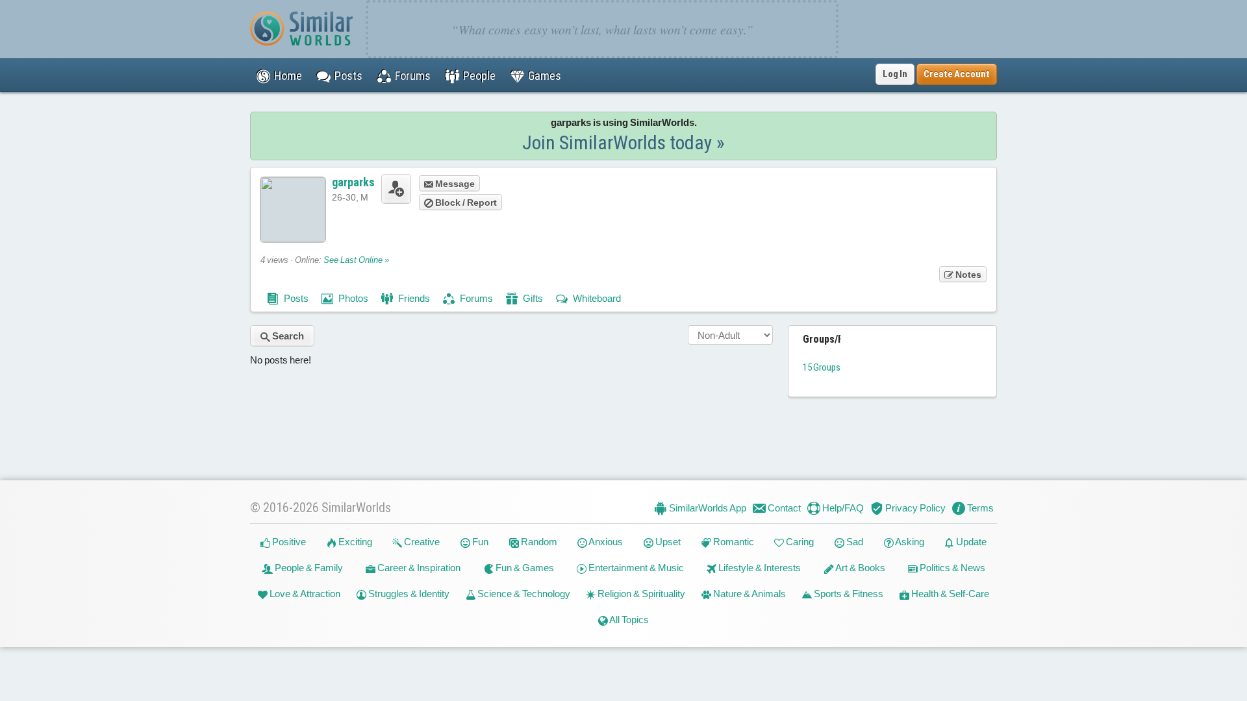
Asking (909, 541)
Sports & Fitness (847, 593)
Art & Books (859, 567)
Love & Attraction (304, 593)
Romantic (732, 541)
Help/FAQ (842, 507)
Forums (475, 298)
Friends (413, 298)
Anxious (605, 541)
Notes (967, 274)
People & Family (308, 567)
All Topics (628, 619)
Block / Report (465, 202)
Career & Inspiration (417, 567)
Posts (295, 298)
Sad (853, 541)
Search (287, 335)
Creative (421, 541)
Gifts (532, 298)
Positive (288, 541)
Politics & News (951, 567)
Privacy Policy (914, 507)
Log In (895, 74)
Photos (352, 298)
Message (454, 183)
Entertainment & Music (635, 567)
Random (538, 541)
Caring (799, 541)
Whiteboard (596, 298)
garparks (353, 182)
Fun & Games (524, 567)
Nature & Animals (748, 593)
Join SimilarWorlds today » (623, 142)
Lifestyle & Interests (758, 567)
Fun (479, 541)
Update (970, 541)
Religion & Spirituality (640, 593)
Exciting (354, 541)
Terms (979, 507)
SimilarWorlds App (706, 507)
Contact (783, 507)
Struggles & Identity (407, 593)
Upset (667, 541)
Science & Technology (522, 593)
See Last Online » (356, 260)
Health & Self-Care (949, 593)
